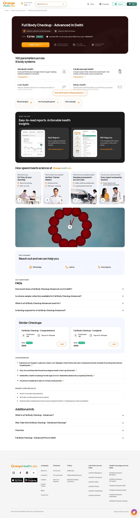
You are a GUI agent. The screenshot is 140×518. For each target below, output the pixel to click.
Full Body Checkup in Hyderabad (115, 495)
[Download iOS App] (17, 480)
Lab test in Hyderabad (95, 491)
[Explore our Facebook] (20, 472)
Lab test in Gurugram (95, 477)
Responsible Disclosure (74, 475)
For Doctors (56, 471)
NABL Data (70, 471)
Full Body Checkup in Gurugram (115, 480)
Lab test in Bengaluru (95, 473)
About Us (44, 471)
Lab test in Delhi (93, 482)
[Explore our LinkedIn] (26, 472)
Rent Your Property (56, 480)
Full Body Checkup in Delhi (117, 486)
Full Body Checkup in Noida (117, 490)
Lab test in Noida (93, 486)
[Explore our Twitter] (33, 472)
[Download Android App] (30, 480)
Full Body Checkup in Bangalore (115, 474)
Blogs (42, 490)
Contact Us (44, 495)
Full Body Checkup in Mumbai (118, 501)
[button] (26, 4)
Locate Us (44, 475)
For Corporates (58, 475)
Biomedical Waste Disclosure (72, 480)
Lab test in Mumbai (94, 495)
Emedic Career (43, 485)
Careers (43, 480)
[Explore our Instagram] (13, 472)
